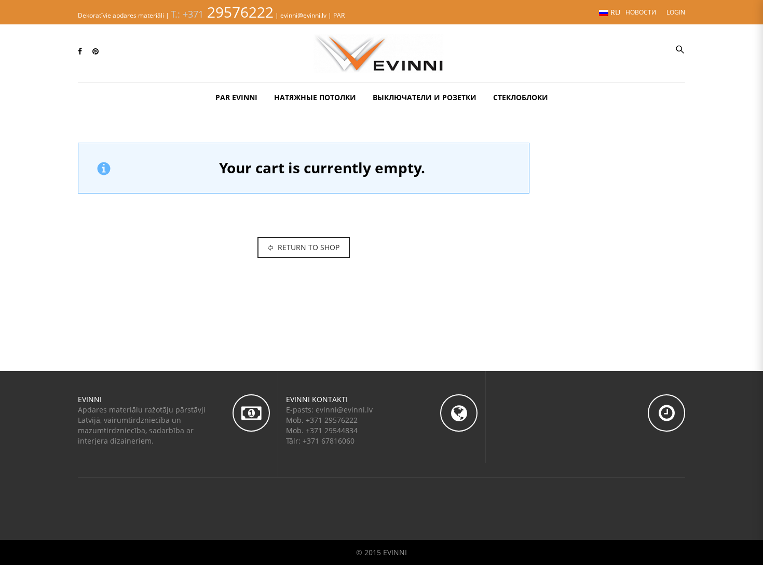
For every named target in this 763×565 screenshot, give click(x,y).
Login (675, 12)
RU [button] (614, 12)
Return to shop (307, 247)
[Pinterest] (95, 51)
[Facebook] (80, 51)
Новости (640, 12)
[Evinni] (381, 52)
